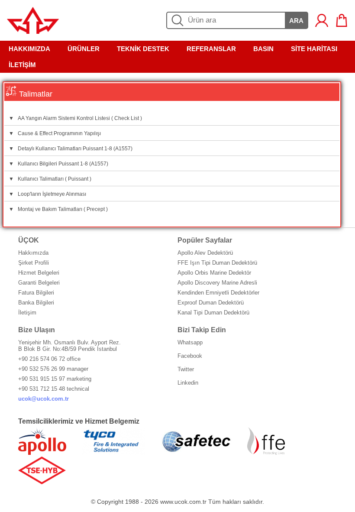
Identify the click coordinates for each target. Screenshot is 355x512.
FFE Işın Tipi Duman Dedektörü (217, 262)
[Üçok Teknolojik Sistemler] (33, 31)
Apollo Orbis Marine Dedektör (214, 272)
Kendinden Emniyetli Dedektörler (218, 292)
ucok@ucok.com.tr (43, 398)
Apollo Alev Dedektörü (205, 253)
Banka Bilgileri (36, 302)
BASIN (263, 48)
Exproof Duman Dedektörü (211, 302)
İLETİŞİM (22, 64)
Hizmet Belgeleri (38, 272)
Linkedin (188, 382)
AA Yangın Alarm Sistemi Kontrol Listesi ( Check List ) (75, 118)
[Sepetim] (341, 20)
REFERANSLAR (211, 48)
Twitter (186, 369)
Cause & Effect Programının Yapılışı (55, 133)
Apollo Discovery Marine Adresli (217, 282)
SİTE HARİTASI (314, 48)
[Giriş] (321, 20)
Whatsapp (190, 342)
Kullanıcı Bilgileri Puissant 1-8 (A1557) (58, 164)
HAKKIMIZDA (29, 48)
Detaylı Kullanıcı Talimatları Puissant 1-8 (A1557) (70, 149)
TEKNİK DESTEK (143, 48)
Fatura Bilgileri (36, 292)
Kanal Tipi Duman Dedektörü (213, 312)
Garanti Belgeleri (39, 282)
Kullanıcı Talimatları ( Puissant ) (50, 179)
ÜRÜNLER (84, 48)
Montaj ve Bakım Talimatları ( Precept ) (58, 209)
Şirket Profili (33, 262)
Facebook (190, 356)
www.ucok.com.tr (183, 501)
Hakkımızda (33, 253)
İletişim (27, 312)
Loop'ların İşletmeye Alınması (47, 194)
